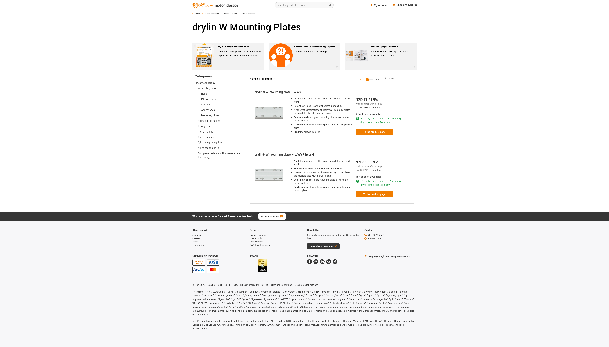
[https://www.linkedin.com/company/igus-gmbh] (322, 261)
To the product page (374, 131)
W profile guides (230, 13)
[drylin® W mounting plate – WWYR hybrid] (271, 175)
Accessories (208, 110)
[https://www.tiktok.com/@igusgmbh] (335, 261)
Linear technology (212, 13)
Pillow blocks (208, 99)
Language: (377, 256)
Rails (204, 93)
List (362, 79)
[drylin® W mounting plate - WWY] (271, 113)
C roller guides (206, 137)
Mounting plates (210, 115)
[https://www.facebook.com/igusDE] (309, 261)
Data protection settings (306, 284)
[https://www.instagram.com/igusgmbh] (315, 261)
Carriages (206, 104)
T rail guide (204, 126)
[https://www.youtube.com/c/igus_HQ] (328, 261)
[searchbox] (302, 5)
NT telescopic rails (208, 148)
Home (197, 13)
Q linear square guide (210, 142)
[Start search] (330, 5)
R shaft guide (205, 131)
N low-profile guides (209, 121)
